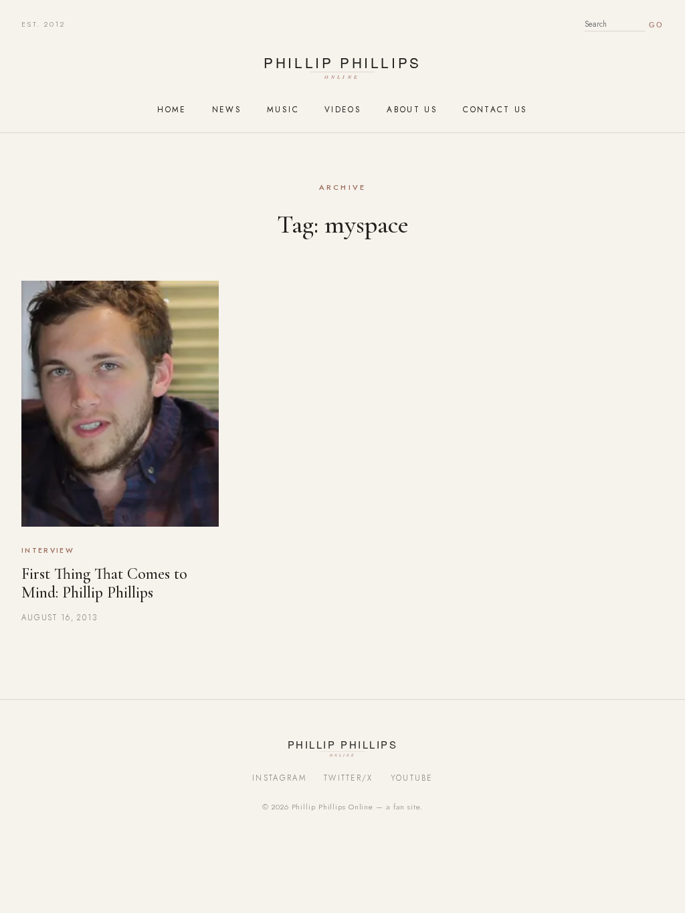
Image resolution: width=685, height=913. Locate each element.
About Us (412, 109)
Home (171, 109)
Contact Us (495, 109)
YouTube (412, 778)
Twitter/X (348, 778)
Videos (342, 109)
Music (283, 109)
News (226, 109)
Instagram (279, 778)
